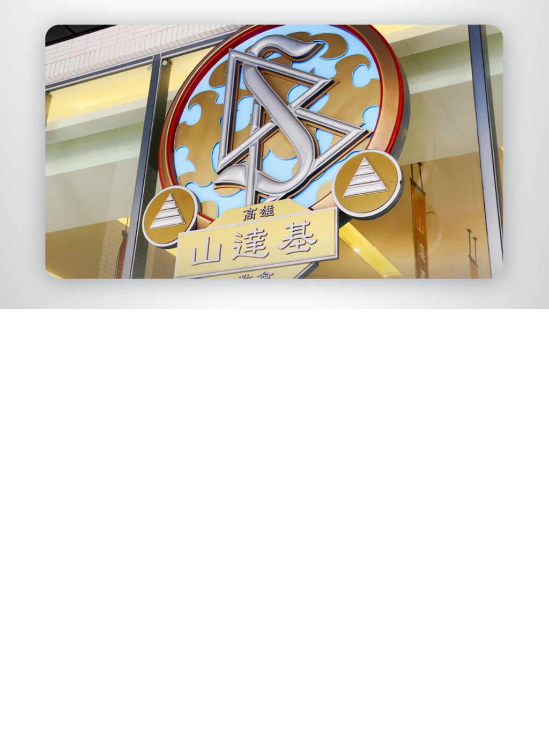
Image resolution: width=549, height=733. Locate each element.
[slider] (296, 298)
